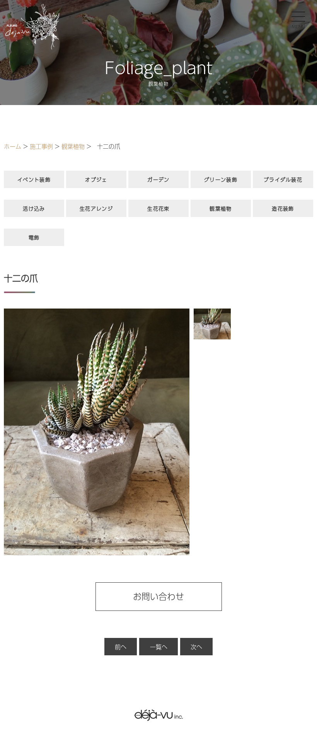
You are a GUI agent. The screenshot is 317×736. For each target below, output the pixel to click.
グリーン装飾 (220, 179)
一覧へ (158, 646)
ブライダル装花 (283, 179)
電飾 (34, 237)
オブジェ (96, 179)
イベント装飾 (34, 179)
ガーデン (158, 179)
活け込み (34, 208)
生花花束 (158, 208)
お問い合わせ (158, 596)
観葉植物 (221, 208)
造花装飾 (283, 208)
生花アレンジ (96, 208)
